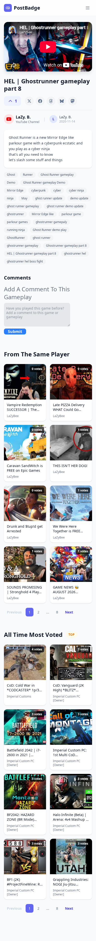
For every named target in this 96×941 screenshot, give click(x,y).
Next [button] (69, 612)
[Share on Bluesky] (61, 101)
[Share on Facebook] (40, 101)
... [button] (47, 612)
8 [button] (57, 612)
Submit (15, 331)
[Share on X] (29, 101)
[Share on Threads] (51, 101)
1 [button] (30, 612)
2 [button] (38, 612)
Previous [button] (14, 612)
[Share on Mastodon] (72, 101)
